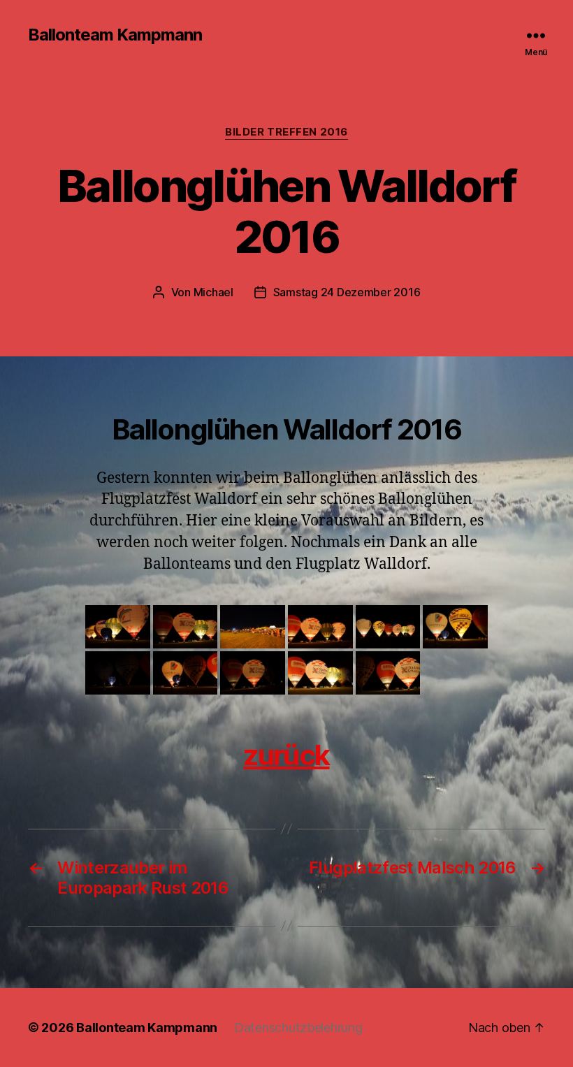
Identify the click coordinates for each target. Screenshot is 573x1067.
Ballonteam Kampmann (115, 35)
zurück (286, 755)
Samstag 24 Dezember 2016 (347, 292)
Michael (213, 292)
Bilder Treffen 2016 (286, 132)
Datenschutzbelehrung (298, 1027)
